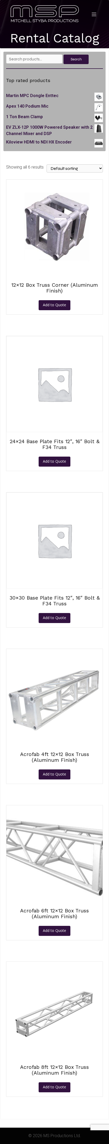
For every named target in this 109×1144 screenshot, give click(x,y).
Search (76, 59)
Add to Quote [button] (54, 304)
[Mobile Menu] (93, 14)
